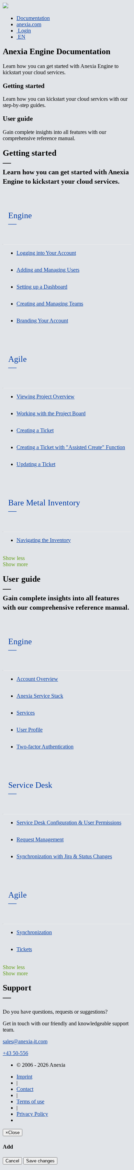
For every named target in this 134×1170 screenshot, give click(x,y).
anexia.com (28, 24)
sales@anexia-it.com (25, 1041)
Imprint (24, 1077)
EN (20, 37)
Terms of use (30, 1101)
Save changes (40, 1160)
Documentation (33, 18)
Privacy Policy (32, 1114)
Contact (24, 1089)
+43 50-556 (15, 1053)
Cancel (12, 1160)
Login (23, 30)
